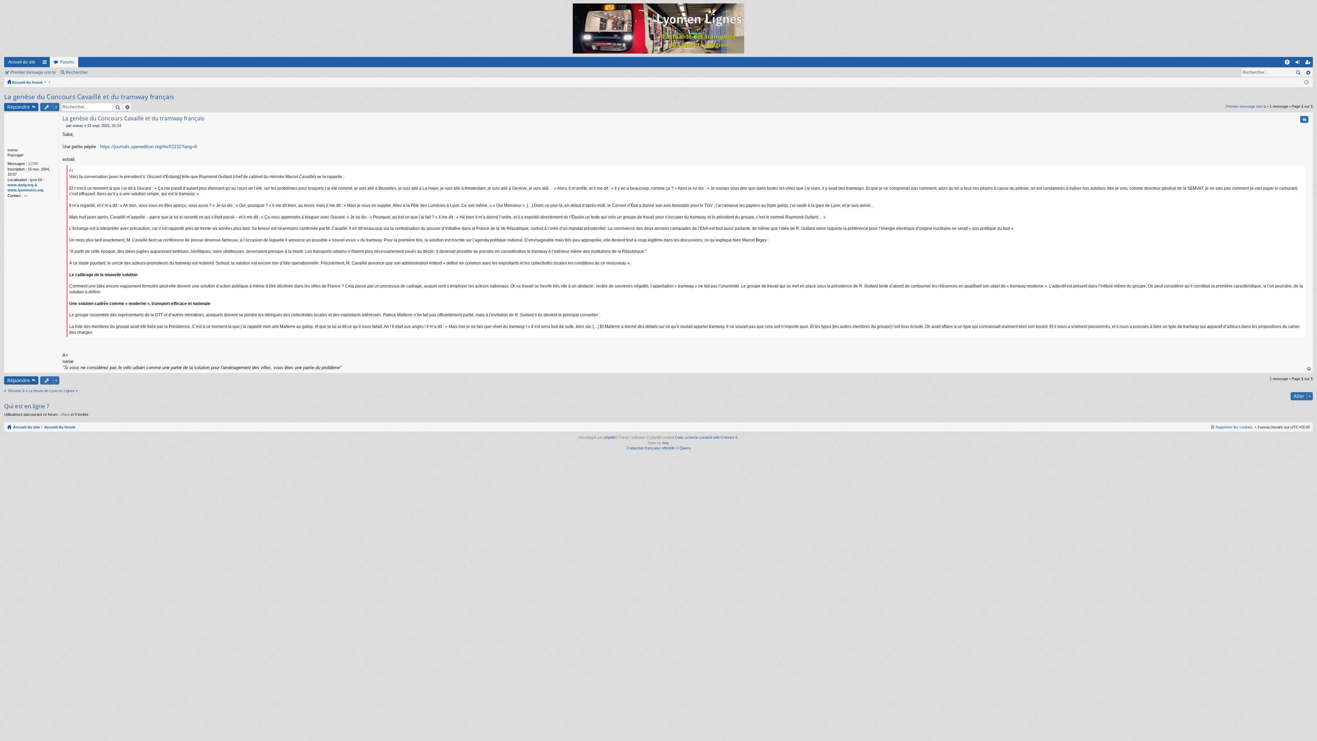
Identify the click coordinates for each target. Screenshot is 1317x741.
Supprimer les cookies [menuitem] (1234, 427)
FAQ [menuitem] (1289, 63)
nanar (13, 150)
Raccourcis (46, 63)
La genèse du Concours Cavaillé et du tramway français (89, 96)
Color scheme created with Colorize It (706, 437)
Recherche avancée (1308, 72)
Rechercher (77, 72)
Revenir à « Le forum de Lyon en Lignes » (43, 391)
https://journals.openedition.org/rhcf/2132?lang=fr (148, 146)
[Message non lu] (64, 126)
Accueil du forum (27, 82)
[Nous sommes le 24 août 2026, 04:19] (1306, 82)
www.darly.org (21, 185)
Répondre (18, 107)
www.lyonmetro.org (26, 190)
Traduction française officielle (650, 448)
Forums (67, 62)
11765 (33, 164)
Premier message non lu (33, 72)
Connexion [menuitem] (1299, 63)
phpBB (609, 437)
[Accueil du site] (658, 28)
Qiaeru (685, 448)
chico (65, 414)
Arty (665, 443)
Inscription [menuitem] (1309, 63)
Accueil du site (21, 62)
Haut (1309, 369)
